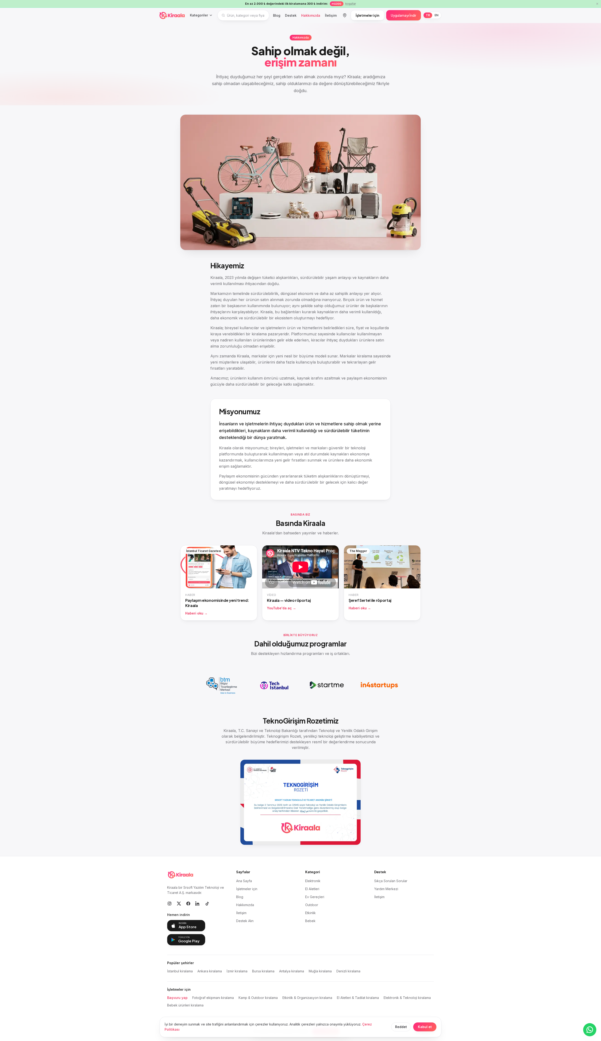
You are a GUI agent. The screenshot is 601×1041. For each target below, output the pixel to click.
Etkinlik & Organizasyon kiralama (307, 998)
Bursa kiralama (263, 971)
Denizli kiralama (348, 971)
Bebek (310, 921)
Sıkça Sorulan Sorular (390, 881)
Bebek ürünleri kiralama (185, 1005)
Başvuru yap (177, 998)
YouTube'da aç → (281, 608)
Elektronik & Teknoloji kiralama (407, 998)
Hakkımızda (310, 15)
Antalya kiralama (291, 971)
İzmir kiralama (237, 971)
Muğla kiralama (320, 971)
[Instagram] (169, 903)
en (436, 15)
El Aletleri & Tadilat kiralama (358, 998)
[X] (179, 903)
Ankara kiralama (209, 971)
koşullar (350, 3)
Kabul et (425, 1027)
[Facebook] (188, 903)
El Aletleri (312, 889)
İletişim (331, 15)
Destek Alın (245, 921)
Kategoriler (199, 15)
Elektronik (312, 881)
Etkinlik (310, 913)
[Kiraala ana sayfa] (172, 15)
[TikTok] (207, 903)
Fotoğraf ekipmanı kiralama (213, 998)
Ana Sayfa (244, 881)
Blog (276, 15)
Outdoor (311, 905)
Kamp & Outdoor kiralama (258, 998)
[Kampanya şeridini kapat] (597, 3)
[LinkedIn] (197, 903)
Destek (291, 15)
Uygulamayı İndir (403, 15)
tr (428, 15)
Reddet (401, 1027)
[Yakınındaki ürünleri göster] (344, 15)
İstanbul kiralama (180, 971)
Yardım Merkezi (386, 889)
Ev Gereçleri (314, 897)
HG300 (336, 3)
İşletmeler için (367, 15)
